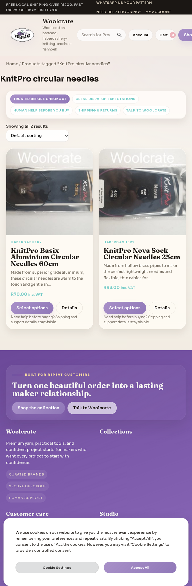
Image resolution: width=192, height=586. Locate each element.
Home (12, 63)
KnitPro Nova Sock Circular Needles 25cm (142, 253)
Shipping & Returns (97, 110)
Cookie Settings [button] (57, 568)
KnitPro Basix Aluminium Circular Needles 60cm (45, 257)
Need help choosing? (119, 12)
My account (158, 12)
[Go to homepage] (22, 35)
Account (140, 35)
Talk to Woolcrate (146, 110)
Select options (32, 307)
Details (69, 307)
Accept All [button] (140, 568)
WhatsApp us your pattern (124, 2)
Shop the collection (38, 407)
